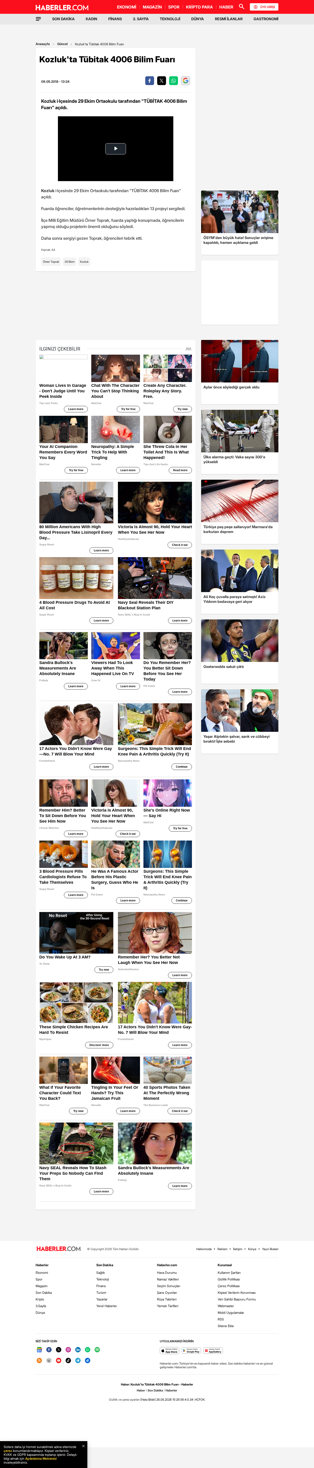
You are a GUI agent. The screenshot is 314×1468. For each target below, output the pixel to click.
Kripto (40, 1299)
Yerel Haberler (106, 1306)
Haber (141, 1390)
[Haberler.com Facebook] (49, 1350)
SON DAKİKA (63, 19)
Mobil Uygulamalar (231, 1312)
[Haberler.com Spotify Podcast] (97, 1350)
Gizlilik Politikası (229, 1279)
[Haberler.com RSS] (39, 1361)
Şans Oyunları (167, 1292)
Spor (39, 1279)
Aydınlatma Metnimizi (41, 1458)
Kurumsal (225, 1265)
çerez (8, 1451)
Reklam (222, 1249)
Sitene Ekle (226, 1326)
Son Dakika (44, 1292)
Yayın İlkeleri (270, 1249)
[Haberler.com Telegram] (78, 1361)
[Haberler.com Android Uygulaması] (191, 1351)
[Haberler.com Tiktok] (68, 1361)
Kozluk (84, 261)
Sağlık (100, 1272)
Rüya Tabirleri (167, 1299)
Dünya (40, 1312)
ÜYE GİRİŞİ (267, 7)
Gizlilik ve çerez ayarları (124, 1399)
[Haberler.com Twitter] (58, 1350)
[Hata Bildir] (148, 1399)
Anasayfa (43, 44)
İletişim (237, 1249)
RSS (221, 1319)
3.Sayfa (41, 1306)
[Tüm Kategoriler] (38, 19)
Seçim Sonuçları (168, 1286)
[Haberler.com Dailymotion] (87, 1361)
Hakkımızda (204, 1249)
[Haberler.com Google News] (39, 1350)
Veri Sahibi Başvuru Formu (237, 1299)
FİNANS (115, 19)
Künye (252, 1249)
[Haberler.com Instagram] (68, 1350)
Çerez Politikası (229, 1286)
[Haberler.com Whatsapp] (87, 1350)
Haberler (42, 1265)
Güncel (62, 44)
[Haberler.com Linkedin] (78, 1350)
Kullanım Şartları (229, 1272)
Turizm (101, 1292)
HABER (226, 7)
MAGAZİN (152, 7)
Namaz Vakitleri (168, 1279)
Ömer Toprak (51, 261)
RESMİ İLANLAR (229, 19)
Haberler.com (167, 1265)
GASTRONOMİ (266, 19)
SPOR (174, 7)
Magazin (42, 1286)
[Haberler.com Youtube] (58, 1361)
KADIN (91, 19)
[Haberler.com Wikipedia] (49, 1361)
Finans (101, 1286)
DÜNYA (197, 19)
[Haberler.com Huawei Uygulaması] (213, 1351)
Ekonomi (42, 1272)
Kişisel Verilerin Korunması (237, 1292)
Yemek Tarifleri (167, 1306)
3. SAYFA (141, 19)
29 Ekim (69, 261)
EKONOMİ (126, 7)
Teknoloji (102, 1279)
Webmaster (226, 1306)
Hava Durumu (167, 1272)
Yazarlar (102, 1299)
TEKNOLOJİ (170, 19)
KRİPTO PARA (199, 7)
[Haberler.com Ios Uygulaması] (169, 1351)
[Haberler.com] (59, 1249)
